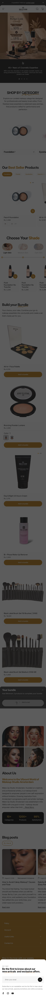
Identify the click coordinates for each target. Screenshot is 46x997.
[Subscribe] (40, 979)
